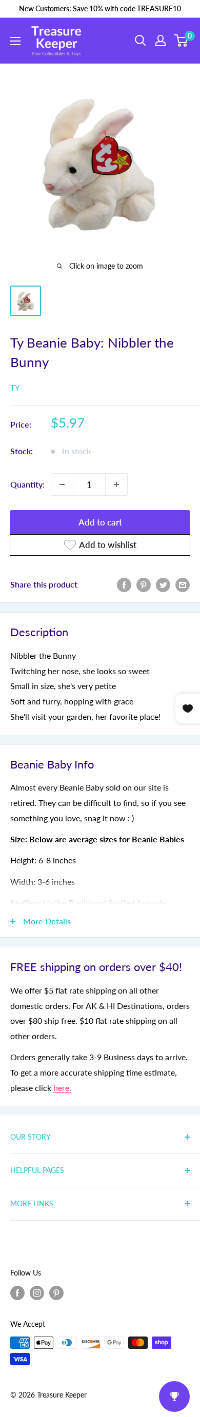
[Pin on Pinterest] (143, 584)
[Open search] (140, 40)
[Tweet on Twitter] (163, 584)
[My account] (160, 40)
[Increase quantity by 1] (116, 484)
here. (62, 1087)
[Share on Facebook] (124, 584)
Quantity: (27, 484)
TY (14, 387)
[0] (181, 40)
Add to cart (100, 522)
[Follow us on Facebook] (17, 1292)
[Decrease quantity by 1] (62, 484)
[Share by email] (182, 584)
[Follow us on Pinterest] (56, 1292)
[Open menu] (15, 41)
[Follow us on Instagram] (37, 1292)
